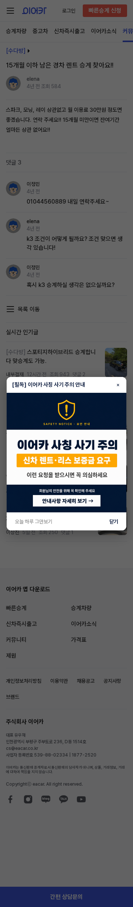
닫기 (113, 522)
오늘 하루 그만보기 (33, 522)
